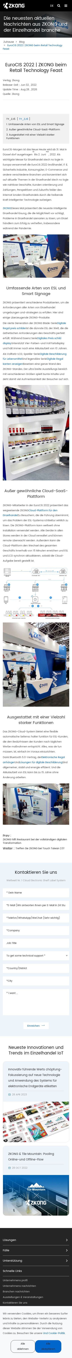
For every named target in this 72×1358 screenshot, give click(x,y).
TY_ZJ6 (23, 119)
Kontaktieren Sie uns (15, 1303)
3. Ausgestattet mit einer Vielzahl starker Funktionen (30, 136)
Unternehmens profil (15, 1280)
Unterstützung (12, 1260)
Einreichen (36, 1025)
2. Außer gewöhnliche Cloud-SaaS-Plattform (33, 130)
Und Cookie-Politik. (54, 1333)
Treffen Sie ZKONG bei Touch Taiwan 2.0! (40, 848)
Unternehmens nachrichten (19, 1286)
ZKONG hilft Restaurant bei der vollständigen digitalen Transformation (35, 841)
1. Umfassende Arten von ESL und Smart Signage (35, 124)
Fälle (6, 1250)
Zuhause (8, 42)
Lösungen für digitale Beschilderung (40, 762)
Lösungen (9, 1240)
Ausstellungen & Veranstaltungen (23, 1297)
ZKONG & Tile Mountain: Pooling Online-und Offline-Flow (31, 1157)
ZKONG (7, 208)
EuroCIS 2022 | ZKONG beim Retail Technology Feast (32, 47)
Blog (21, 42)
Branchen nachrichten (16, 1292)
